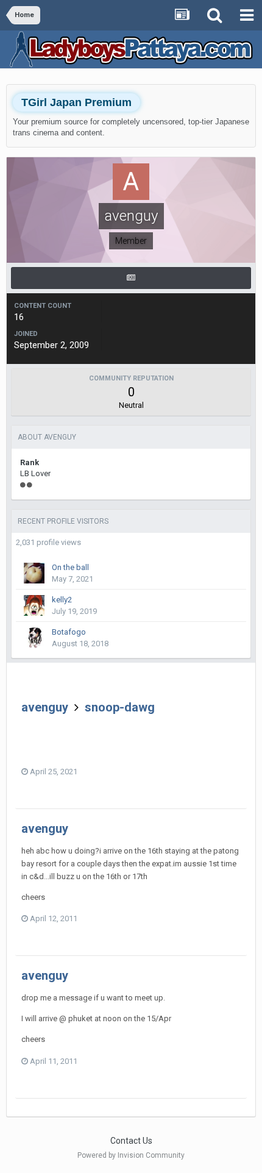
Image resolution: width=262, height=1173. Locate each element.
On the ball (70, 567)
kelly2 (62, 599)
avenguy (44, 707)
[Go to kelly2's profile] (34, 605)
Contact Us (131, 1141)
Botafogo (69, 631)
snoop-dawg (120, 707)
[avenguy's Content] (131, 278)
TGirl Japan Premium (76, 102)
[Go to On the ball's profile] (34, 573)
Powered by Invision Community (131, 1155)
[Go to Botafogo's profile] (34, 637)
